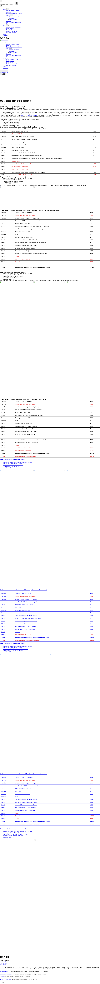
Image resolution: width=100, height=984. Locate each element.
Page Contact (3, 963)
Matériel (8, 48)
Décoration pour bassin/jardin (13, 59)
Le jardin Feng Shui (11, 62)
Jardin (4, 58)
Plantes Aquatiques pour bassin (14, 47)
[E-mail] (8, 38)
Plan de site (3, 964)
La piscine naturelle (11, 65)
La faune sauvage (10, 56)
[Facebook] (5, 38)
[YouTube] (1, 38)
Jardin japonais (10, 61)
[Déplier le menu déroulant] (11, 48)
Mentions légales (4, 962)
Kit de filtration (13, 52)
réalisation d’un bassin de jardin (29, 115)
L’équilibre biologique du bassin (14, 55)
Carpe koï (8, 54)
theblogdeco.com (4, 971)
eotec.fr (2, 976)
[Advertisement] (50, 87)
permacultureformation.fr (6, 979)
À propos (5, 68)
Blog (4, 66)
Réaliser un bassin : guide (12, 44)
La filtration (12, 51)
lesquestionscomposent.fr (6, 974)
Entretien (8, 45)
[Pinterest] (3, 38)
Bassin (4, 42)
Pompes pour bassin (14, 49)
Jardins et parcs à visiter (12, 63)
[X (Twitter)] (7, 38)
